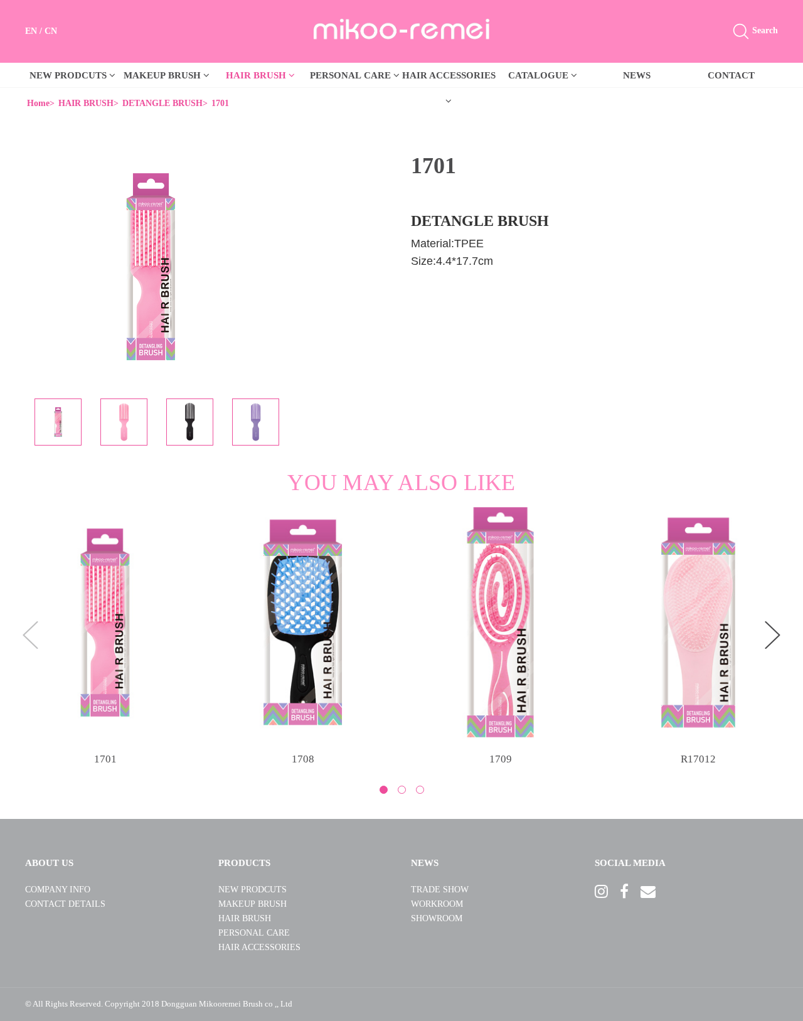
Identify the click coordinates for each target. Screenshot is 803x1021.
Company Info (57, 889)
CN (51, 31)
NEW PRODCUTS (69, 75)
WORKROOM (437, 904)
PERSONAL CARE (351, 75)
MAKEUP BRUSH (163, 75)
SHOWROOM (436, 918)
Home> (41, 103)
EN (31, 31)
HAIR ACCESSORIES (259, 947)
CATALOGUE (539, 75)
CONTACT (731, 75)
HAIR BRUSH (257, 75)
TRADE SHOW (440, 889)
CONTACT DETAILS (65, 904)
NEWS (637, 75)
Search (764, 30)
